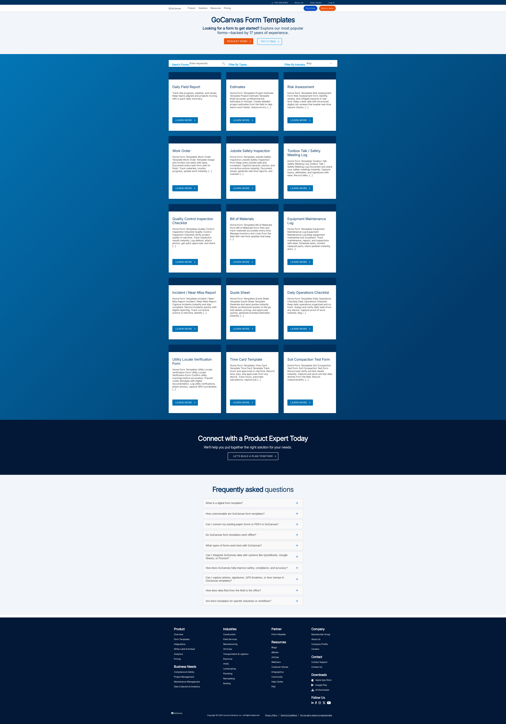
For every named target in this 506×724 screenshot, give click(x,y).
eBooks (275, 652)
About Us (299, 3)
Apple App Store (323, 680)
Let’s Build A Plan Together (253, 456)
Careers (315, 649)
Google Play (321, 685)
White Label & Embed (184, 649)
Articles (275, 657)
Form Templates (195, 76)
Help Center (316, 3)
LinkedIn (312, 702)
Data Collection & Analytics (187, 686)
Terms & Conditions (289, 715)
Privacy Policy (271, 715)
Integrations (179, 644)
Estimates (237, 87)
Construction (229, 634)
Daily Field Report (186, 87)
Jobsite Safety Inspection (250, 151)
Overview (178, 634)
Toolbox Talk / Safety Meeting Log (303, 153)
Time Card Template (246, 359)
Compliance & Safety (184, 672)
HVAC (226, 663)
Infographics (277, 672)
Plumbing (227, 673)
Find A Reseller (278, 634)
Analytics (178, 654)
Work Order (181, 151)
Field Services (230, 639)
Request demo (237, 41)
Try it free (268, 41)
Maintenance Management (187, 681)
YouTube (329, 702)
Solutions (203, 8)
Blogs (274, 647)
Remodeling (229, 678)
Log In (332, 3)
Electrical (227, 659)
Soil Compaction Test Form (308, 359)
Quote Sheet (240, 292)
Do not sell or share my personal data (316, 715)
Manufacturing (230, 644)
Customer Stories (279, 667)
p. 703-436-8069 (280, 3)
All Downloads (322, 690)
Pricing (227, 8)
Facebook (316, 702)
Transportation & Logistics (235, 654)
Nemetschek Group (320, 634)
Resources (216, 8)
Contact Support (319, 662)
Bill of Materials (242, 219)
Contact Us (316, 667)
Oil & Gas (227, 649)
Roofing (227, 683)
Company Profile (319, 644)
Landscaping (229, 668)
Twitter (324, 702)
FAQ (273, 686)
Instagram (319, 702)
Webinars (276, 662)
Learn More (184, 120)
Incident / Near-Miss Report (194, 292)
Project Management (184, 676)
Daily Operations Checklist (308, 292)
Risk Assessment (300, 87)
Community (277, 676)
